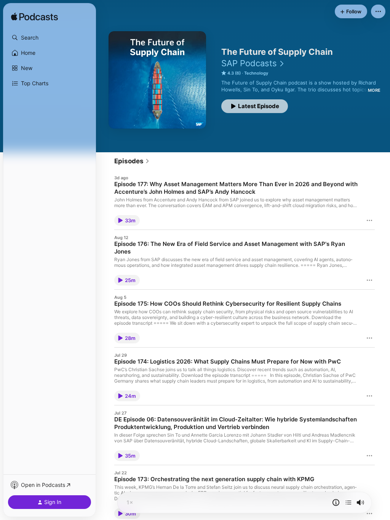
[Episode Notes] (335, 502)
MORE (374, 90)
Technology (256, 73)
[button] (49, 37)
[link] (132, 161)
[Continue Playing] (348, 502)
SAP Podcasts (249, 63)
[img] (34, 17)
